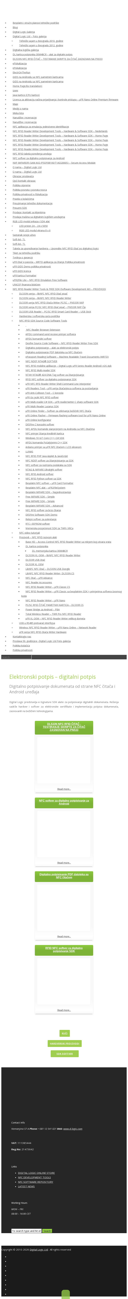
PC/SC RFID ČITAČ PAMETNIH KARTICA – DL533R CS (55, 605)
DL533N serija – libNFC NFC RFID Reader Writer (45, 298)
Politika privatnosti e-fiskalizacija (30, 194)
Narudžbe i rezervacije (25, 117)
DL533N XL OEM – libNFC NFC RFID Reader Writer (53, 555)
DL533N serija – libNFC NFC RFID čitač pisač (43, 293)
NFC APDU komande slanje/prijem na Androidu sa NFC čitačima (60, 429)
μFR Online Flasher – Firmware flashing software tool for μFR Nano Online (66, 415)
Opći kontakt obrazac (24, 180)
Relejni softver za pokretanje (41, 519)
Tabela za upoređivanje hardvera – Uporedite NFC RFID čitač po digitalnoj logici (56, 248)
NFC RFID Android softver (40, 474)
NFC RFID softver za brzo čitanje (43, 510)
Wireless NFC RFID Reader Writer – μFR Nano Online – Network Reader (57, 627)
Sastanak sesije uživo (24, 235)
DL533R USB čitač (35, 559)
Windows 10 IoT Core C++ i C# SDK (45, 438)
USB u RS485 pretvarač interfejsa (37, 623)
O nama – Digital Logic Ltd (27, 167)
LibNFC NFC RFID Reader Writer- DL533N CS (50, 573)
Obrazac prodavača (23, 176)
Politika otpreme (21, 185)
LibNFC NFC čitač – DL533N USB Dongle (48, 568)
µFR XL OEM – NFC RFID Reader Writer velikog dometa (55, 618)
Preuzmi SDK (20, 207)
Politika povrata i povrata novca (30, 189)
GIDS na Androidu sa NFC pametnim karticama (38, 77)
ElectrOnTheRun (21, 72)
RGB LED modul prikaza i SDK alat (31, 221)
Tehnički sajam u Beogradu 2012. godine (41, 45)
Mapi (15, 104)
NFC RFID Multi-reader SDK (40, 370)
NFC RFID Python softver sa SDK (43, 478)
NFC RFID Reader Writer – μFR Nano (45, 600)
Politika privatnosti (22, 650)
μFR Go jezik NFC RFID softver (42, 397)
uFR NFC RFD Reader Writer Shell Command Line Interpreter (58, 383)
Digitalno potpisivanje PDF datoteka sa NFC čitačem (54, 352)
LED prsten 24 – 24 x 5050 (33, 225)
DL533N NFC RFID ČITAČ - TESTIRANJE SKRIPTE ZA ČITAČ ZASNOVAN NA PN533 (64, 727)
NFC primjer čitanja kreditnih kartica (45, 433)
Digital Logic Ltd (39, 1249)
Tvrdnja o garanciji (23, 257)
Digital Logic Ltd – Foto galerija (29, 36)
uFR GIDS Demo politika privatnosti (32, 266)
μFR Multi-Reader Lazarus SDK (42, 406)
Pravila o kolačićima (23, 198)
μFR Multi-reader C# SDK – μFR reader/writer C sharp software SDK (62, 401)
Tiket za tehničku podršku (26, 253)
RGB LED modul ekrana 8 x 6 (34, 230)
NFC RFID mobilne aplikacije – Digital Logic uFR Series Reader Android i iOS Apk (69, 365)
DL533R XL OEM (35, 564)
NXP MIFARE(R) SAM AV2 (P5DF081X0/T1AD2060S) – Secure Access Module (54, 162)
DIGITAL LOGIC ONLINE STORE (36, 1172)
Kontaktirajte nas (22, 636)
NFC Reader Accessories (39, 582)
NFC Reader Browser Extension (43, 329)
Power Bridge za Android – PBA (43, 609)
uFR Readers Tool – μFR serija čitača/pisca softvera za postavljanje (62, 388)
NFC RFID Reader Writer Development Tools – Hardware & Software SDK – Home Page (60, 135)
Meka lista (18, 113)
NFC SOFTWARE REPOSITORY (35, 1182)
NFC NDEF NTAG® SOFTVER (41, 361)
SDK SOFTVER (64, 1053)
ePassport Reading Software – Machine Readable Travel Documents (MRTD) (67, 356)
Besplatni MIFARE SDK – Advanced (44, 505)
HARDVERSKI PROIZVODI (64, 1043)
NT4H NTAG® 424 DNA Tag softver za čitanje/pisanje (55, 374)
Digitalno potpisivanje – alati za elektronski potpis (52, 347)
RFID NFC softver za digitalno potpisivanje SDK (51, 379)
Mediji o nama (20, 108)
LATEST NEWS (26, 1186)
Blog (15, 27)
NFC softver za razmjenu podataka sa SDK (49, 465)
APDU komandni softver (39, 338)
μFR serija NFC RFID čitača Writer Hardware (42, 632)
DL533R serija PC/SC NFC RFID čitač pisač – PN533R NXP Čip (52, 307)
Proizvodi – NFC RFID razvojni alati (38, 537)
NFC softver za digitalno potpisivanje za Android (38, 158)
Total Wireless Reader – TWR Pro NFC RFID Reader (53, 614)
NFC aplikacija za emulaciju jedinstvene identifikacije (41, 126)
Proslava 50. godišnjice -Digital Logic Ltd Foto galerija (42, 641)
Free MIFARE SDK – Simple (40, 496)
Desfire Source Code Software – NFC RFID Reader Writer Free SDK (62, 343)
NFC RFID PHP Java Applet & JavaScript (47, 456)
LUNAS (29, 451)
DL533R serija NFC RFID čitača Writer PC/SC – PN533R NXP (51, 302)
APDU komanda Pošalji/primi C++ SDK (46, 442)
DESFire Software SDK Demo (41, 514)
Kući (65, 1033)
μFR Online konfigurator (38, 420)
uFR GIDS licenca (22, 271)
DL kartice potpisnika (37, 546)
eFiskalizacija (20, 63)
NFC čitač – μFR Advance (39, 577)
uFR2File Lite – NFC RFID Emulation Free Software (40, 280)
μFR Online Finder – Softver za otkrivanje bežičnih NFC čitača (58, 410)
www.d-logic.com (72, 1128)
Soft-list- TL (19, 239)
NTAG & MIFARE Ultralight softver (44, 469)
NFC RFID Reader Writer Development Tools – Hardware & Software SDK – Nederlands (60, 131)
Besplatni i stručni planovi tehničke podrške (36, 22)
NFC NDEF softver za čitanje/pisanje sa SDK (50, 460)
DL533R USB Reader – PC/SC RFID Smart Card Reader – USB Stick (55, 311)
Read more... (64, 789)
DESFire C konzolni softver (40, 424)
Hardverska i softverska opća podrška (39, 316)
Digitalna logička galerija (26, 49)
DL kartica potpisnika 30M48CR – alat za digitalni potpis (42, 54)
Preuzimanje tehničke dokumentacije (32, 203)
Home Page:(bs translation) (27, 86)
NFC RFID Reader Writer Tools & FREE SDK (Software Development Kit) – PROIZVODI (59, 289)
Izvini (15, 90)
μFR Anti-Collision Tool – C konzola (44, 392)
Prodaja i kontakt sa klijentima (29, 212)
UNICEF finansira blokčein (26, 284)
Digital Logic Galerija (24, 31)
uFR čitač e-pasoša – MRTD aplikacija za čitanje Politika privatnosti (49, 262)
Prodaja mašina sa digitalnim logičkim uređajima (39, 216)
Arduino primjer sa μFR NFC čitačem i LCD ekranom (54, 447)
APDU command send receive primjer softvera (51, 334)
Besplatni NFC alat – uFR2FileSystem (45, 487)
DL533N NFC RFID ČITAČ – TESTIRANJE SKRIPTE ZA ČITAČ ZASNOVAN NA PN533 (57, 59)
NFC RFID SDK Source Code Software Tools (43, 320)
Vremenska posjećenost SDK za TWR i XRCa (49, 528)
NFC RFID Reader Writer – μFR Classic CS (48, 586)
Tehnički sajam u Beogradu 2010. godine (41, 40)
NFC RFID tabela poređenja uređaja (32, 153)
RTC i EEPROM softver (38, 523)
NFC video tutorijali (29, 532)
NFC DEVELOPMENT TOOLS (34, 1177)
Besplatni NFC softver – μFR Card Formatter (49, 483)
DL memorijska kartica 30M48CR (50, 550)
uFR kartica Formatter (24, 275)
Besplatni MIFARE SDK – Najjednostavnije (48, 492)
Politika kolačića (21, 645)
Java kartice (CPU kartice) (26, 95)
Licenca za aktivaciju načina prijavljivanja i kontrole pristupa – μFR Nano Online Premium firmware (65, 99)
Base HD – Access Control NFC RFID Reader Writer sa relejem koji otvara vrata (68, 541)
